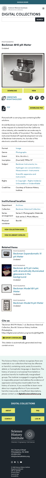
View (34, 90)
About (8, 410)
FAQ (37, 410)
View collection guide (14, 229)
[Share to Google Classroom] (42, 98)
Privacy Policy (15, 472)
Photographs (7, 42)
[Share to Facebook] (31, 98)
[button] (24, 338)
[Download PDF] (4, 108)
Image (18, 148)
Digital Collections (21, 13)
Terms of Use (15, 474)
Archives (19, 205)
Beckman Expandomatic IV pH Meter (27, 255)
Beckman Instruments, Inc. (27, 164)
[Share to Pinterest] (37, 98)
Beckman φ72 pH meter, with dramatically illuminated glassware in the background (28, 272)
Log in (37, 419)
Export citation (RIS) (13, 338)
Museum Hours (22, 2)
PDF (8, 107)
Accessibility (14, 476)
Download (12, 90)
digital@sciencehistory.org (30, 393)
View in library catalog (15, 235)
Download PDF (36, 108)
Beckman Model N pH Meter (28, 302)
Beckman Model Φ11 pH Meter (25, 290)
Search (40, 19)
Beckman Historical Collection (28, 209)
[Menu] (43, 8)
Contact (8, 419)
